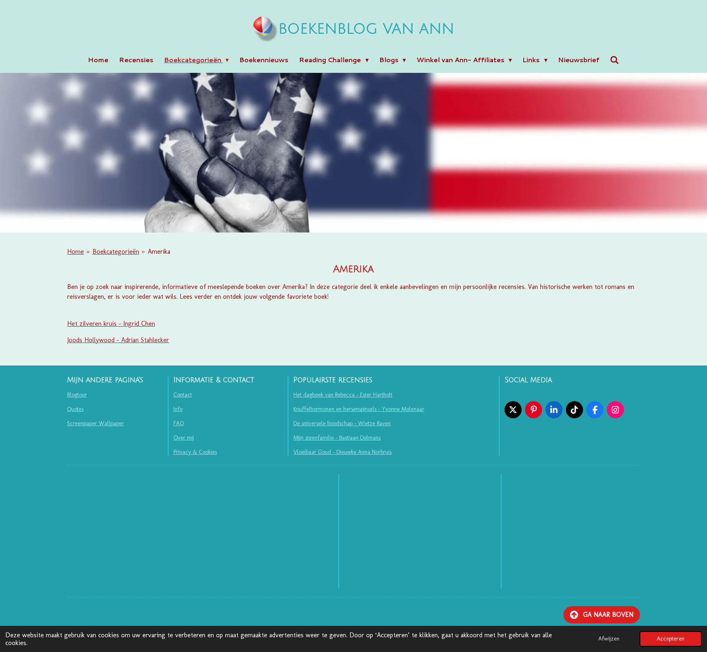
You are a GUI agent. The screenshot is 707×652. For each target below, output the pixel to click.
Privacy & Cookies (195, 452)
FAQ (178, 423)
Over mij (183, 437)
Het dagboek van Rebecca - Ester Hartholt (342, 394)
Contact (182, 394)
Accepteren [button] (670, 638)
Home (75, 251)
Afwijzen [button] (608, 638)
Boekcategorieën (115, 251)
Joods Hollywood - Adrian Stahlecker (118, 340)
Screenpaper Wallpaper (95, 423)
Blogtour (77, 394)
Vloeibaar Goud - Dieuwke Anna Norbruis (342, 452)
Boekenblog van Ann (366, 29)
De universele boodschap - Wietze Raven (342, 423)
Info (177, 409)
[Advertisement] (420, 531)
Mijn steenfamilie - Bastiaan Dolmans (337, 437)
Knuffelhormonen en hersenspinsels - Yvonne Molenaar (358, 409)
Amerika (159, 251)
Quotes (75, 409)
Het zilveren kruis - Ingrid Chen (111, 323)
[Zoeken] (614, 59)
